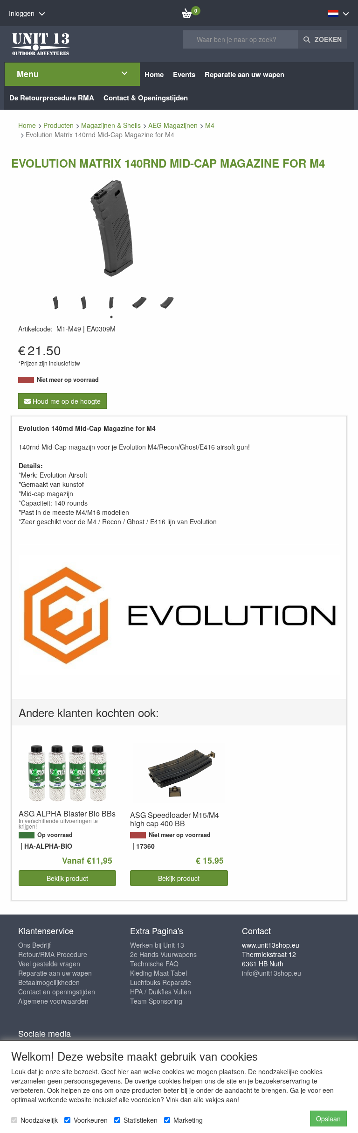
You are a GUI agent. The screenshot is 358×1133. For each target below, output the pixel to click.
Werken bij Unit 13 (157, 945)
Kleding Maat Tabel (158, 973)
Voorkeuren (91, 1120)
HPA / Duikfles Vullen (160, 991)
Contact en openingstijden (56, 991)
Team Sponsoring (156, 1001)
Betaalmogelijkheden (49, 982)
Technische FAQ (154, 963)
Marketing (188, 1120)
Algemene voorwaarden (53, 1001)
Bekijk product (67, 878)
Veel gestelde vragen (49, 963)
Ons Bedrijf (34, 945)
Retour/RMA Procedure (52, 954)
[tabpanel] (55, 303)
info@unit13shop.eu (271, 973)
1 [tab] (111, 317)
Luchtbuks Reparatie (160, 982)
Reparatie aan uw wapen (55, 973)
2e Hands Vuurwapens (163, 954)
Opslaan (328, 1118)
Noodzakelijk (39, 1120)
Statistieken (141, 1120)
